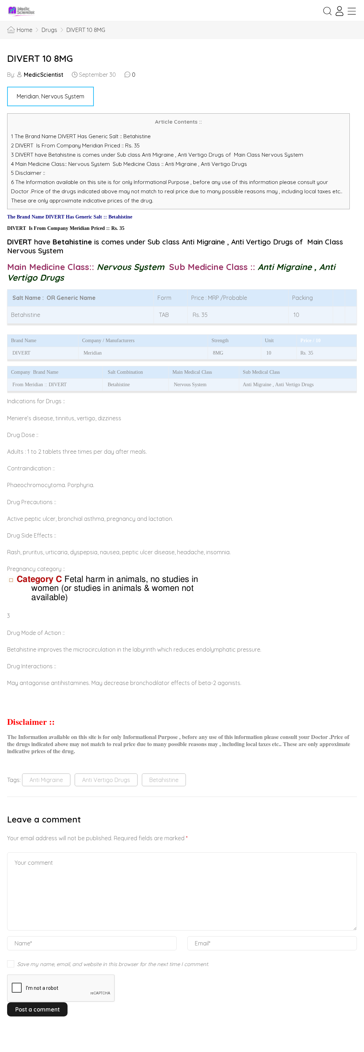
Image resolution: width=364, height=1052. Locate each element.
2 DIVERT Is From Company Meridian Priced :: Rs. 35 (75, 145)
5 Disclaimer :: (28, 172)
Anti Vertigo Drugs (106, 779)
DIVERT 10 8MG (40, 58)
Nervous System (62, 96)
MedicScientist (43, 74)
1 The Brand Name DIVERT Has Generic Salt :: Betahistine (81, 136)
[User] (339, 11)
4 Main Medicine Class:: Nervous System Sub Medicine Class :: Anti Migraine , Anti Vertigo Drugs (129, 164)
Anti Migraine (46, 779)
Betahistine (163, 779)
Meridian (28, 96)
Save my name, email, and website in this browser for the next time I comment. (113, 964)
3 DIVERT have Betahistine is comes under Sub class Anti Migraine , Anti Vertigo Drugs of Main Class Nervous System (157, 154)
